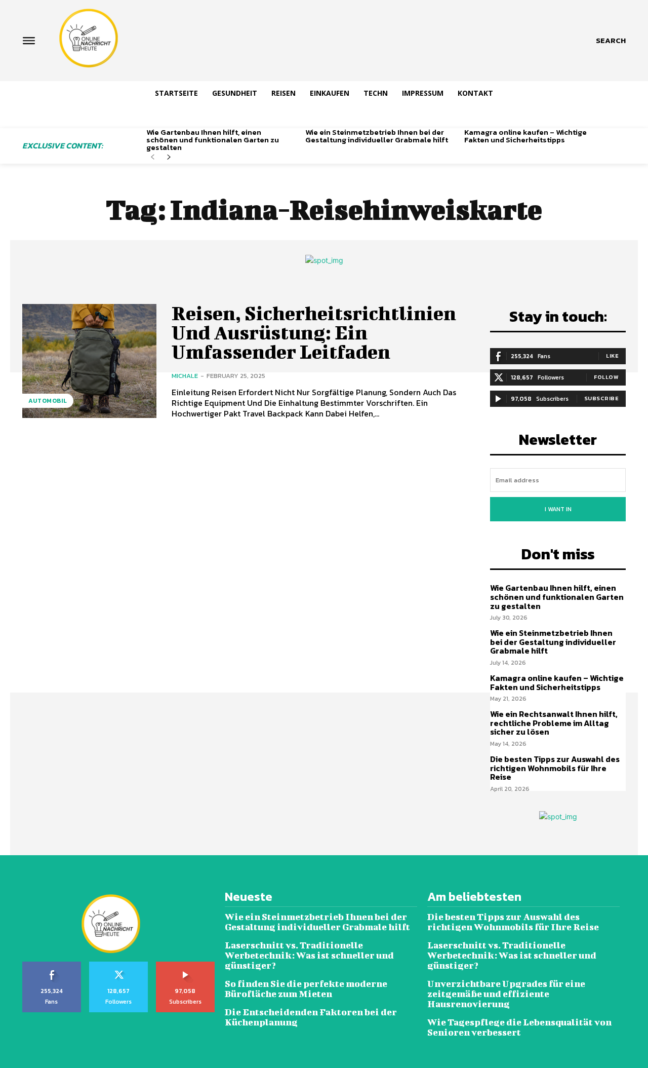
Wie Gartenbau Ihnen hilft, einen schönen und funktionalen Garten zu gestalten (212, 139)
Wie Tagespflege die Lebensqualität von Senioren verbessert (519, 1027)
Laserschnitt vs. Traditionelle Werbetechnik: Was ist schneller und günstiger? (309, 955)
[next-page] (169, 157)
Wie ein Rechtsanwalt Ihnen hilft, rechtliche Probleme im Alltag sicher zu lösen (554, 723)
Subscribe (601, 398)
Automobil (47, 400)
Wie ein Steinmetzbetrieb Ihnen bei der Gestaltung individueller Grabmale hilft (376, 135)
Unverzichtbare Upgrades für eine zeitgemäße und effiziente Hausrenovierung (506, 993)
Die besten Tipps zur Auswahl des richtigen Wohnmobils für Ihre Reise (555, 768)
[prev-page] (152, 157)
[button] (611, 40)
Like (612, 356)
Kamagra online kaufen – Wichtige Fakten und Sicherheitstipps (525, 135)
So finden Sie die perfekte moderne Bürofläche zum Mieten (306, 988)
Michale (185, 375)
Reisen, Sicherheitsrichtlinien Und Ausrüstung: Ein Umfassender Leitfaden (314, 332)
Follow (606, 377)
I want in (558, 509)
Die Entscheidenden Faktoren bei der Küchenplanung (311, 1017)
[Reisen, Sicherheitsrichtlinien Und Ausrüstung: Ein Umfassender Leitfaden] (89, 361)
